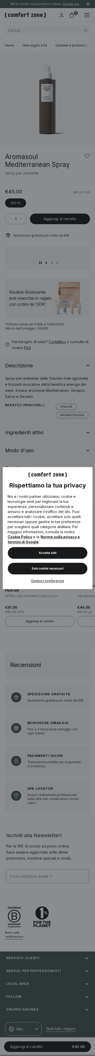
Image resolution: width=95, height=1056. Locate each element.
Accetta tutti (47, 553)
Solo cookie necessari (48, 568)
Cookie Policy (20, 537)
